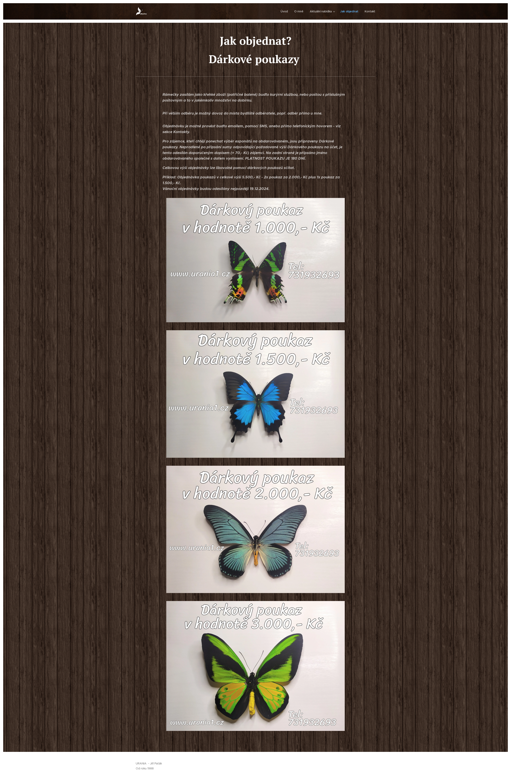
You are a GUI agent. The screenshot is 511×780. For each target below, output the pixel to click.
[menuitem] (285, 11)
